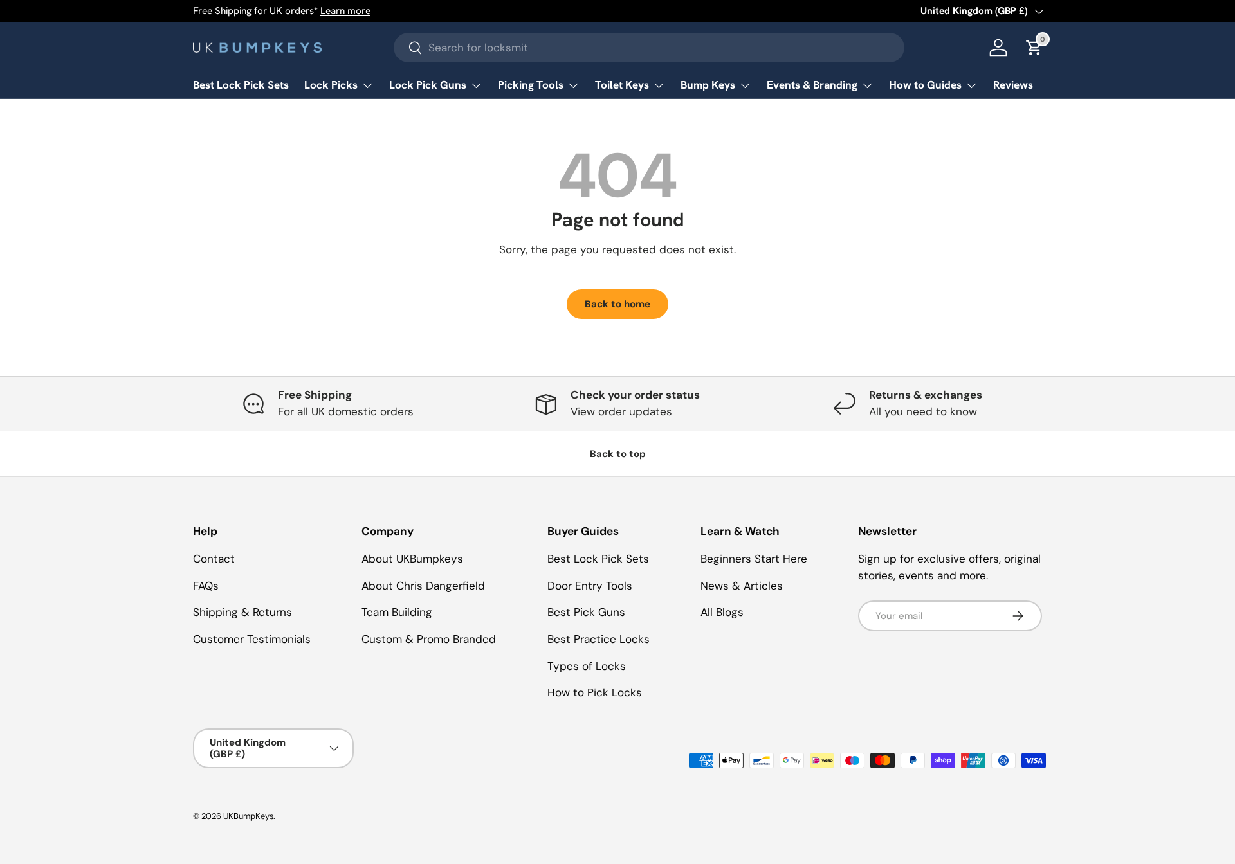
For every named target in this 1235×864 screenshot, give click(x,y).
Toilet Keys (622, 85)
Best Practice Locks (598, 639)
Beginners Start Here (753, 559)
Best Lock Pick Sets (241, 85)
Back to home (617, 304)
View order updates (621, 411)
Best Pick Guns (586, 612)
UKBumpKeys (248, 816)
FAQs (206, 586)
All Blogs (722, 612)
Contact (214, 559)
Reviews (1013, 85)
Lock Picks (331, 85)
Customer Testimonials (252, 639)
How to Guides (925, 85)
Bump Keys (708, 85)
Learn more (345, 10)
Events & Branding (812, 85)
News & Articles (741, 586)
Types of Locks (586, 666)
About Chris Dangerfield (423, 586)
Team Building (396, 612)
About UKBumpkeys (412, 559)
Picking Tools (530, 85)
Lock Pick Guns (427, 85)
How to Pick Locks (594, 692)
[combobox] (649, 47)
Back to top (618, 453)
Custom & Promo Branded (428, 639)
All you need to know (923, 411)
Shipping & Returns (242, 612)
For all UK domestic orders (346, 411)
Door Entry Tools (589, 586)
